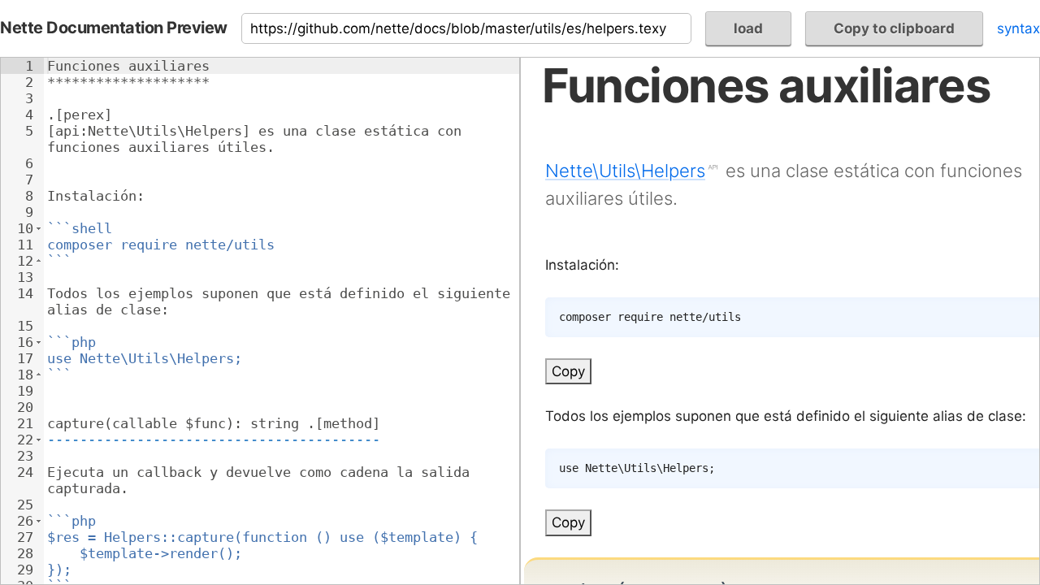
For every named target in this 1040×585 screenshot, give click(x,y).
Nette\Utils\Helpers (625, 170)
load (748, 28)
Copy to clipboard (894, 28)
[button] (38, 228)
